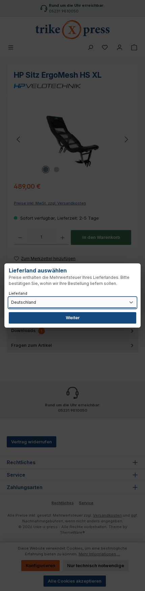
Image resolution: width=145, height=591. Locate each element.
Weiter (73, 317)
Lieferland (18, 293)
